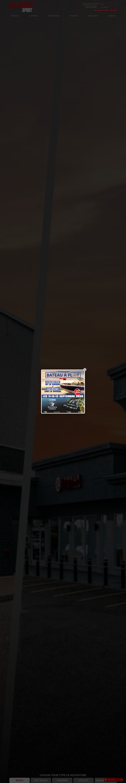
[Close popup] (84, 369)
